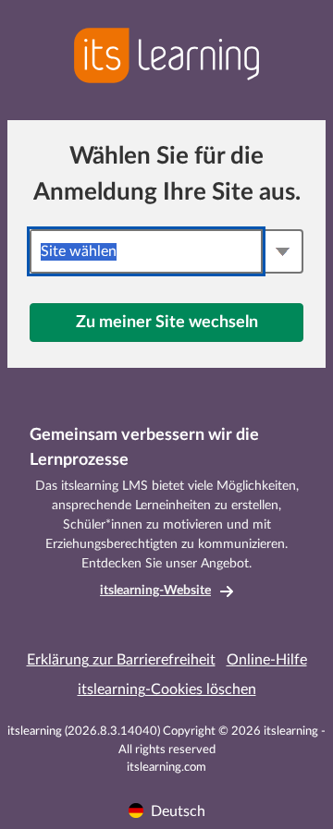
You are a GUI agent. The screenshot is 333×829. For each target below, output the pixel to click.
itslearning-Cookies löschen (167, 689)
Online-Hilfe (267, 659)
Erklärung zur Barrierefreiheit (121, 659)
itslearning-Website (155, 590)
